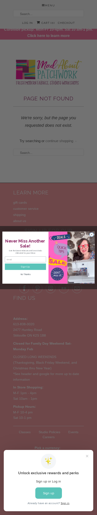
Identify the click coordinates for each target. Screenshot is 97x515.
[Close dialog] (91, 234)
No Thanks (25, 274)
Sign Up (25, 266)
